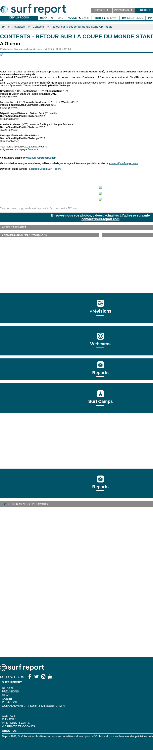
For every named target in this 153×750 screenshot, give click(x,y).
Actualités (19, 26)
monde (28, 208)
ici (46, 146)
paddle (45, 208)
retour (14, 208)
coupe (20, 208)
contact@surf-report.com (100, 219)
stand (34, 208)
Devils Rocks (19, 17)
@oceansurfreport (24, 49)
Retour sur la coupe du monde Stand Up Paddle (82, 26)
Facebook (32, 149)
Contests (38, 26)
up (39, 208)
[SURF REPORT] (22, 670)
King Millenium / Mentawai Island (25, 235)
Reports (100, 372)
